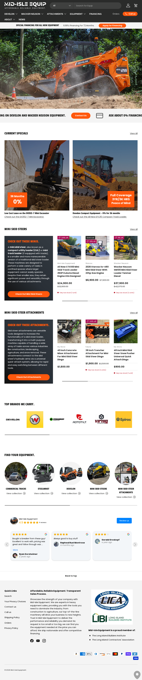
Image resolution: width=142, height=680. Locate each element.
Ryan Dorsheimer (69, 554)
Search (8, 596)
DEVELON (71, 488)
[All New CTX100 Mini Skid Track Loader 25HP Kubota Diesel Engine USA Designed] (69, 248)
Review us (124, 520)
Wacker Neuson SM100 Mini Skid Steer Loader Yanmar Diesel (125, 271)
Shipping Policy (12, 617)
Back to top (71, 576)
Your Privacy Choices (15, 601)
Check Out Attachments (28, 377)
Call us (7, 612)
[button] (136, 5)
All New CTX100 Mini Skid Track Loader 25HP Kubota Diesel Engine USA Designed (69, 271)
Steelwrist (43, 488)
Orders (116, 13)
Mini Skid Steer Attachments (126, 490)
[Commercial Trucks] (16, 473)
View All (134, 133)
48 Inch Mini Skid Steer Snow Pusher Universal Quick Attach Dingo (124, 355)
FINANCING (95, 13)
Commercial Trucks (16, 488)
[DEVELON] (71, 473)
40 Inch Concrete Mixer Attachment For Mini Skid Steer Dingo (67, 355)
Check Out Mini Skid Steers (28, 294)
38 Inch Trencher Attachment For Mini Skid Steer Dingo (97, 353)
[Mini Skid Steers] (98, 473)
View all (134, 229)
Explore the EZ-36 (125, 92)
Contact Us (21, 115)
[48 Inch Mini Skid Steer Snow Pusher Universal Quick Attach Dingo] (126, 331)
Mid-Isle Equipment (28, 519)
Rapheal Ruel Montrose (114, 543)
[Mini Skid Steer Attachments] (126, 473)
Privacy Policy (11, 628)
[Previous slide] (6, 544)
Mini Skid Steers (98, 488)
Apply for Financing (112, 25)
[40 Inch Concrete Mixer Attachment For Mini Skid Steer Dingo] (69, 331)
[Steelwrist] (43, 473)
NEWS (22, 19)
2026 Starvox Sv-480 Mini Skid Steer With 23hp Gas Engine (97, 269)
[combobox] (85, 5)
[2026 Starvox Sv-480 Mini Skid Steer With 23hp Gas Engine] (97, 248)
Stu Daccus (25, 554)
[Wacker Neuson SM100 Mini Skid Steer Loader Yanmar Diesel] (126, 248)
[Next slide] (135, 544)
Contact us (10, 606)
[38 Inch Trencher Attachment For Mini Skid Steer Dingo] (97, 331)
